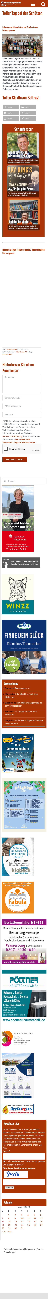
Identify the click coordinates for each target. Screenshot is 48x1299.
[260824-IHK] (23, 134)
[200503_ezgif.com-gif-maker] (18, 839)
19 (35, 1221)
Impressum (30, 1249)
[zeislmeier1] (18, 1105)
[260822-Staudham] (23, 167)
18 (28, 1221)
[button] (11, 107)
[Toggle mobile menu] (33, 4)
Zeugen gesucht (22, 688)
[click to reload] (16, 1174)
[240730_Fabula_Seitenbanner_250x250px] (18, 883)
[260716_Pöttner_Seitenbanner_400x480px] (24, 971)
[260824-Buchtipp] (24, 200)
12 (35, 1218)
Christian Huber (11, 349)
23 (16, 1225)
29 (9, 1228)
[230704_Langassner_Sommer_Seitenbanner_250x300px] (18, 735)
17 (22, 1221)
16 (16, 1221)
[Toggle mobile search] (43, 4)
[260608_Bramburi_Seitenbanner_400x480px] (24, 779)
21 (3, 1225)
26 (35, 1225)
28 (3, 1228)
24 (22, 1225)
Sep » (10, 1231)
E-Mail (6, 1151)
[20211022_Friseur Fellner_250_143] (18, 1030)
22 (9, 1225)
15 (9, 1221)
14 (3, 1221)
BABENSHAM (7, 354)
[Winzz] (18, 575)
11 (28, 1218)
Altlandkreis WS (21, 352)
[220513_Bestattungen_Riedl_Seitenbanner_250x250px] (24, 920)
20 (41, 1221)
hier (4, 1148)
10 (22, 1218)
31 (22, 1228)
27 (41, 1225)
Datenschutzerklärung (27, 1161)
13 (41, 1218)
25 (28, 1225)
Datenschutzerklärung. (12, 436)
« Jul (4, 1231)
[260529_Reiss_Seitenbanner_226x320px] (18, 1054)
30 (16, 1228)
